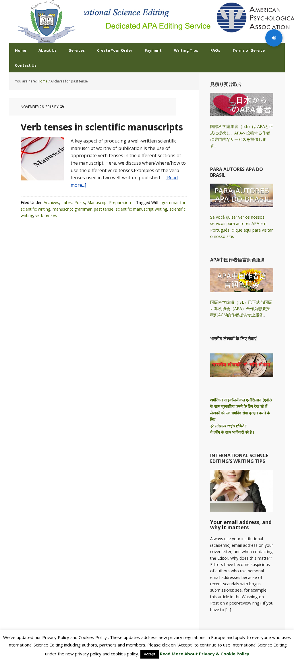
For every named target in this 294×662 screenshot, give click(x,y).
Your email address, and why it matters (241, 525)
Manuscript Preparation (109, 202)
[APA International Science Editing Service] (46, 21)
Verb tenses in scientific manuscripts (102, 127)
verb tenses (46, 215)
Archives (51, 202)
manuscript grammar (72, 209)
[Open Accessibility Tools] (274, 38)
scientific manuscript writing (141, 209)
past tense (103, 209)
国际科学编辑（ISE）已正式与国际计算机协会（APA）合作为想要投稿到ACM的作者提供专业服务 (241, 308)
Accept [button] (149, 654)
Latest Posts (73, 202)
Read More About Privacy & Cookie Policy (204, 654)
